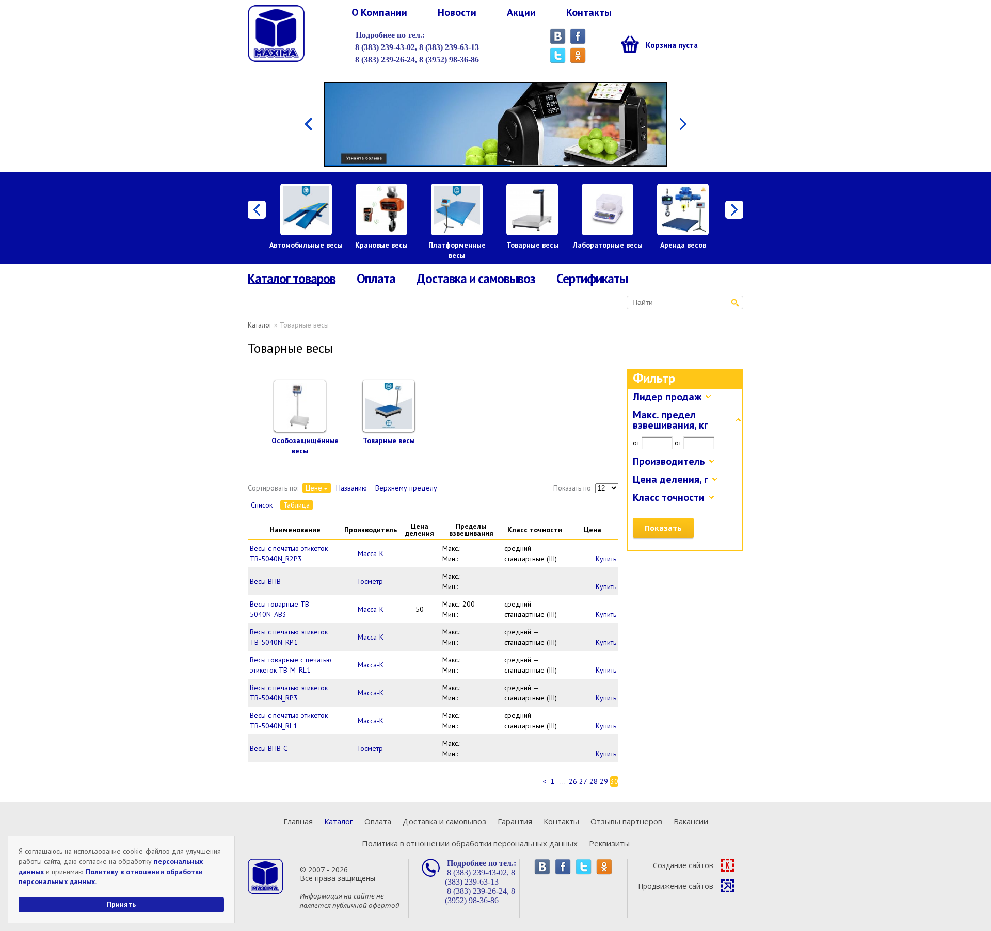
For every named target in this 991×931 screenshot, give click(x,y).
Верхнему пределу (406, 488)
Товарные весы (532, 245)
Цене (314, 488)
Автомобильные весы (306, 245)
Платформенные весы (457, 250)
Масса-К (370, 553)
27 (583, 781)
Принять (121, 904)
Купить (606, 558)
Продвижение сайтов (675, 886)
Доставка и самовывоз (476, 278)
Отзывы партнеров (626, 821)
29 (604, 781)
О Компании (379, 12)
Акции (521, 12)
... (563, 781)
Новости (457, 12)
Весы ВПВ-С (268, 748)
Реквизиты (609, 843)
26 (573, 781)
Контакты (589, 12)
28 (593, 781)
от (636, 442)
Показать (663, 528)
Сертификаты (592, 278)
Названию (351, 488)
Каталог (260, 325)
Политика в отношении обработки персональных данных (470, 843)
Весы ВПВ (265, 581)
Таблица (296, 505)
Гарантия (515, 821)
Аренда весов (683, 245)
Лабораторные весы (608, 245)
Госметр (370, 581)
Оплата (376, 278)
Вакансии (691, 821)
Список (262, 505)
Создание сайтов (683, 865)
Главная (298, 821)
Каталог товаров (291, 279)
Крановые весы (381, 245)
